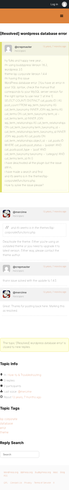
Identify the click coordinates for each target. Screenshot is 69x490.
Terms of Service (42, 482)
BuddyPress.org (6, 16)
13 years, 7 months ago (54, 46)
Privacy (28, 482)
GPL (6, 482)
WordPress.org (11, 472)
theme (4, 432)
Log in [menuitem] (54, 4)
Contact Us (16, 482)
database (6, 423)
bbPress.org (27, 472)
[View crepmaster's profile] (8, 48)
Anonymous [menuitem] (64, 4)
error (3, 428)
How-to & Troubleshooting (24, 375)
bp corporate (8, 419)
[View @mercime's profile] (6, 213)
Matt (55, 472)
